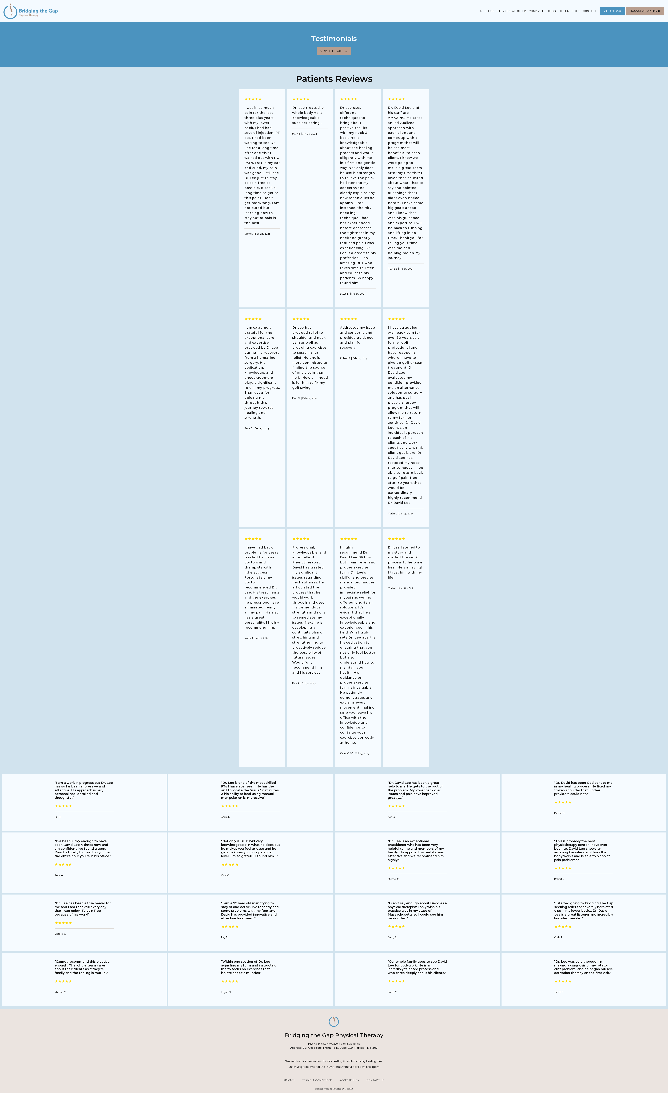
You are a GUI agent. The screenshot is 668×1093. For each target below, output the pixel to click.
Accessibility (349, 1080)
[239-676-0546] (613, 14)
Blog (552, 11)
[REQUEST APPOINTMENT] (645, 14)
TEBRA (349, 1088)
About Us (487, 11)
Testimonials (570, 11)
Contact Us (375, 1080)
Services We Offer (512, 11)
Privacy (289, 1080)
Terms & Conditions (317, 1080)
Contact (589, 11)
